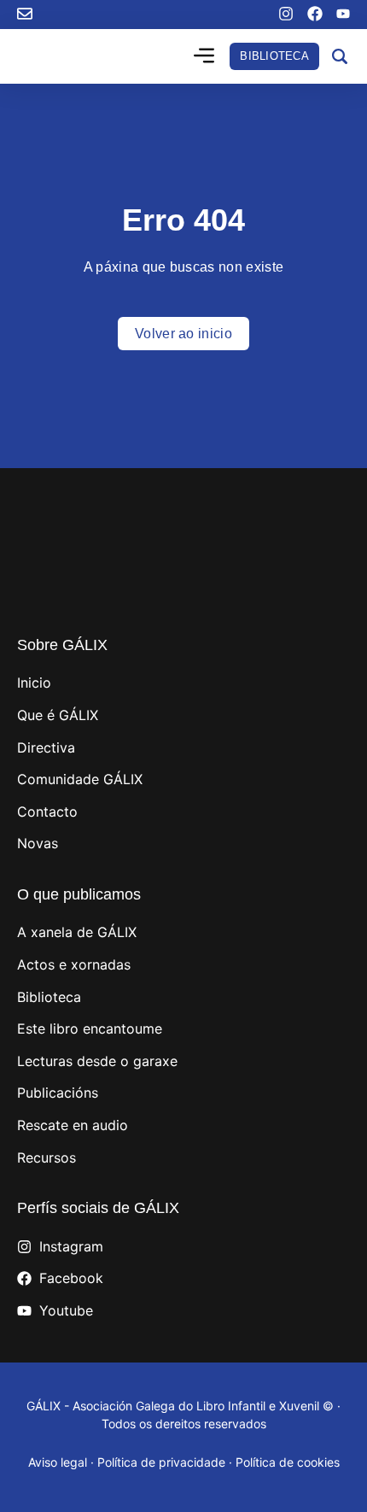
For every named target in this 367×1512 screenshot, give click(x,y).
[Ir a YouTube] (343, 14)
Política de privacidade (161, 1462)
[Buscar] (339, 56)
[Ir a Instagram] (286, 13)
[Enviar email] (24, 13)
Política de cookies (288, 1462)
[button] (204, 57)
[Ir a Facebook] (315, 13)
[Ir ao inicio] (74, 56)
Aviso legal (57, 1462)
